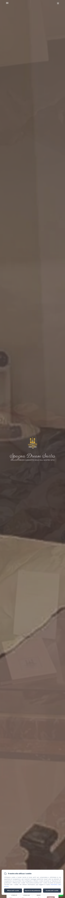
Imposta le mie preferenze (32, 890)
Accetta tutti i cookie (52, 890)
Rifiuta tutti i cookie (13, 890)
